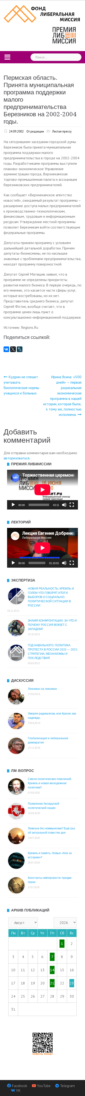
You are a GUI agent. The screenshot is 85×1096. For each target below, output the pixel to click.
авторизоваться (17, 458)
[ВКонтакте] (6, 349)
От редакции (35, 131)
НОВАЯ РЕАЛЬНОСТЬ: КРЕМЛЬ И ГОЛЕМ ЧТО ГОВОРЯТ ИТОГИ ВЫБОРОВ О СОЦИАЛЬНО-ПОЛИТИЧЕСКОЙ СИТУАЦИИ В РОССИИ (51, 597)
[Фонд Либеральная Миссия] (42, 13)
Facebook (19, 1085)
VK (18, 1090)
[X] (13, 349)
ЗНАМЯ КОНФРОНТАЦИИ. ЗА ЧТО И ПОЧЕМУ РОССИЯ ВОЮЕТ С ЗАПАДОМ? (52, 625)
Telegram (67, 1085)
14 (52, 970)
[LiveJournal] (19, 349)
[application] (42, 490)
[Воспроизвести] (13, 504)
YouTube (44, 1085)
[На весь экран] (71, 504)
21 (52, 983)
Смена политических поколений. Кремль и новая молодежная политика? (50, 783)
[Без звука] (64, 504)
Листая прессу (62, 131)
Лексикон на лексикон (42, 689)
